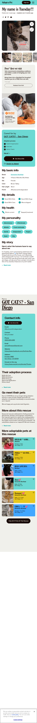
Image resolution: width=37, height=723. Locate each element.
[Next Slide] (33, 35)
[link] (3, 17)
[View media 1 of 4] (7, 57)
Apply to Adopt (12, 164)
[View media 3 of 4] (27, 57)
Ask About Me (19, 158)
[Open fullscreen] (32, 29)
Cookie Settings (18, 720)
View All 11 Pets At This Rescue (18, 521)
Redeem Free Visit (18, 85)
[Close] (34, 711)
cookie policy (15, 714)
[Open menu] (33, 2)
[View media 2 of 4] (17, 57)
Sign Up (26, 2)
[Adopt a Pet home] (7, 2)
